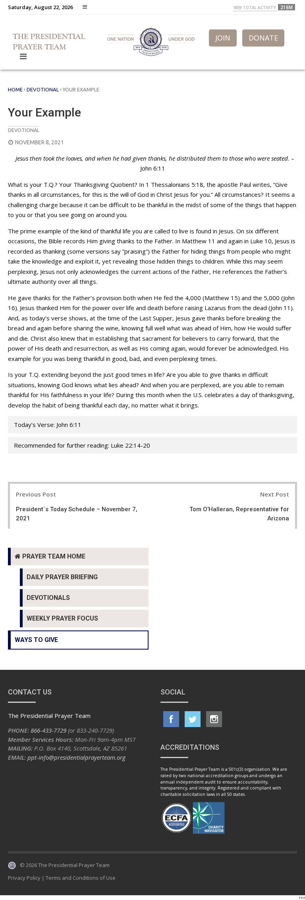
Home (15, 89)
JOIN (222, 38)
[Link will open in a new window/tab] (171, 719)
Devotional (43, 89)
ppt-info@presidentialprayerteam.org (76, 757)
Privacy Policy (24, 877)
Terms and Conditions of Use (81, 877)
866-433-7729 (48, 730)
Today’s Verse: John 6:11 (47, 425)
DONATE (263, 38)
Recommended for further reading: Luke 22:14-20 (82, 445)
